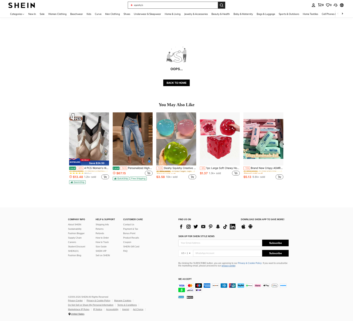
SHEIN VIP (101, 251)
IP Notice (97, 309)
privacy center (228, 265)
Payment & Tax (130, 229)
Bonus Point (129, 233)
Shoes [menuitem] (127, 13)
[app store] (243, 228)
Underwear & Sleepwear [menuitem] (147, 13)
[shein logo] (21, 5)
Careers (72, 242)
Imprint (125, 309)
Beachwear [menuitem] (76, 13)
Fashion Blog (74, 255)
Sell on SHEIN (103, 255)
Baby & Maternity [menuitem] (243, 13)
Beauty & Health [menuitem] (220, 13)
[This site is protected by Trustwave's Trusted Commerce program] (181, 297)
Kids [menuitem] (89, 13)
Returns (100, 229)
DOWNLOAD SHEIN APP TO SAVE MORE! (262, 219)
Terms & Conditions (127, 305)
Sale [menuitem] (42, 13)
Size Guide (101, 246)
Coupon (127, 242)
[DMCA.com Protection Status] (190, 297)
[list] (207, 226)
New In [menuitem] (32, 13)
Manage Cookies (122, 300)
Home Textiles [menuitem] (310, 13)
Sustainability (74, 229)
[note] (89, 161)
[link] (321, 5)
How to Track (102, 242)
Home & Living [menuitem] (173, 13)
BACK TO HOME (177, 82)
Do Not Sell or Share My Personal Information (90, 305)
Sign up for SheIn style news (196, 236)
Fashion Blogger (76, 233)
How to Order (102, 238)
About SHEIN (74, 224)
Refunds (100, 233)
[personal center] (313, 5)
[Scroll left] (338, 13)
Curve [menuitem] (98, 13)
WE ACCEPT (185, 279)
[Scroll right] (342, 13)
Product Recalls (131, 238)
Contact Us (128, 224)
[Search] (221, 5)
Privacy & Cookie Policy (250, 263)
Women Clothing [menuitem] (57, 13)
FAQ (125, 251)
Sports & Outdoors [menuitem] (289, 13)
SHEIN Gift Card (131, 246)
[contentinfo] (233, 287)
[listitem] (89, 148)
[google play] (250, 228)
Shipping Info (102, 224)
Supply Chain (75, 238)
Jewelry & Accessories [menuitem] (196, 13)
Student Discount (76, 246)
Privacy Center (75, 300)
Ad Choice (138, 309)
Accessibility (112, 309)
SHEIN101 (73, 251)
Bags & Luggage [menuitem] (266, 13)
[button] (335, 5)
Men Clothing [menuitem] (112, 13)
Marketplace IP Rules (78, 309)
